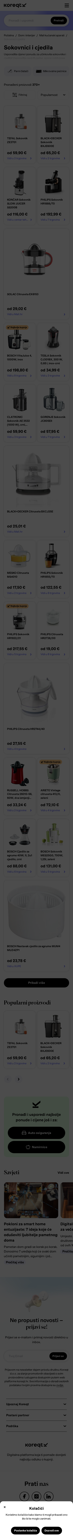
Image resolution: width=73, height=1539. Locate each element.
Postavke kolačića (25, 1530)
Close (4, 1507)
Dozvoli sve (51, 1530)
